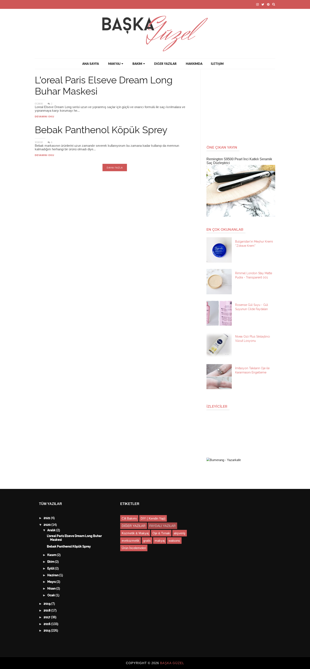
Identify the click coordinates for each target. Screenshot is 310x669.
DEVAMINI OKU (44, 116)
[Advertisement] (242, 104)
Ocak (51, 595)
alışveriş (179, 533)
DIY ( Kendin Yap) (153, 518)
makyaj (160, 540)
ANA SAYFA (90, 63)
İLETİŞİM (217, 63)
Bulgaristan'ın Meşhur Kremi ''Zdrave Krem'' (254, 243)
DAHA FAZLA (115, 167)
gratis (147, 540)
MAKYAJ (114, 63)
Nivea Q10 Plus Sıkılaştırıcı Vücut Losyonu (252, 338)
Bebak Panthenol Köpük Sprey (101, 130)
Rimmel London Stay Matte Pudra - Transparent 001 (253, 275)
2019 (47, 603)
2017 (47, 617)
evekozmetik (130, 540)
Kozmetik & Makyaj (135, 533)
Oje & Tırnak (161, 533)
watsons (174, 540)
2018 (47, 610)
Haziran (53, 575)
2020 (47, 525)
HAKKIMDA (194, 63)
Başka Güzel (172, 663)
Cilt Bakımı (129, 518)
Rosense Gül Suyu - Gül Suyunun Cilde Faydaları (251, 307)
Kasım (52, 555)
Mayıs (52, 582)
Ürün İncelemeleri (134, 548)
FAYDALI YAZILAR (162, 526)
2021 (47, 518)
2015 (47, 630)
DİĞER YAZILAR (165, 63)
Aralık (51, 530)
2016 (47, 624)
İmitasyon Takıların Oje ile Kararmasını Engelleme (252, 370)
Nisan (51, 588)
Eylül (51, 568)
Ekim (51, 561)
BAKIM (137, 63)
